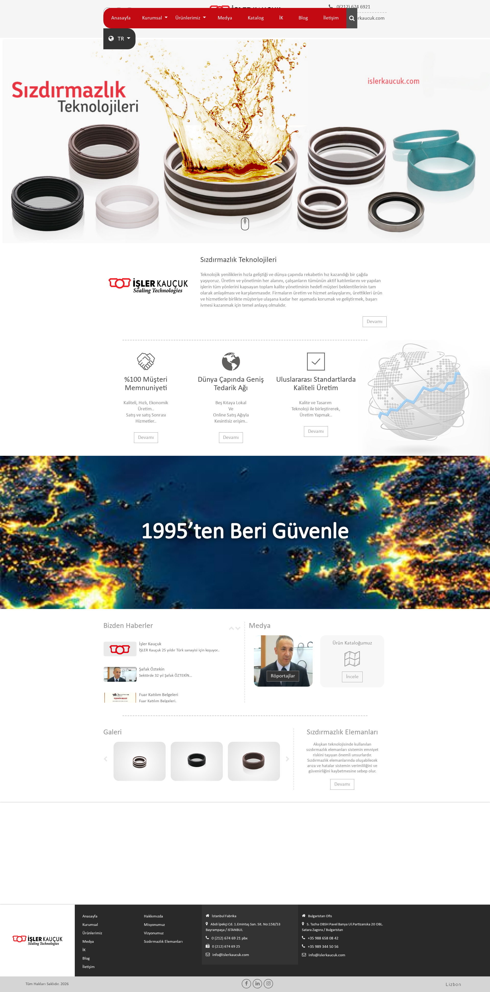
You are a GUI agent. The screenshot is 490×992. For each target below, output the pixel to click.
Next (238, 628)
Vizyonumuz (154, 933)
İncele (352, 676)
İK (281, 18)
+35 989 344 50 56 (323, 947)
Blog (303, 18)
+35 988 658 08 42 (323, 938)
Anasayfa (121, 18)
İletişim (331, 18)
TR (120, 39)
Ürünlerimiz (188, 18)
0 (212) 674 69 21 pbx (230, 938)
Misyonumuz (154, 925)
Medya (225, 18)
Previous (231, 628)
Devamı (375, 321)
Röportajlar (283, 676)
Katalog (256, 18)
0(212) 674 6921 (352, 7)
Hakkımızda (153, 916)
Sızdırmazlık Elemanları (163, 942)
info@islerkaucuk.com (230, 955)
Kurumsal (152, 18)
